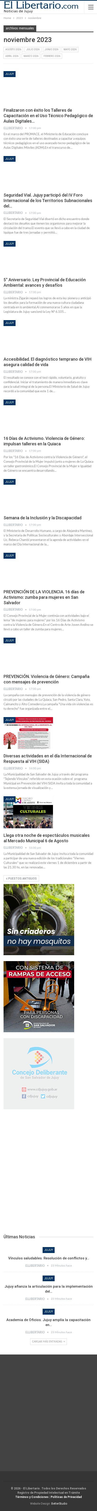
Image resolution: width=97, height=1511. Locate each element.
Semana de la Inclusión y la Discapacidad (42, 517)
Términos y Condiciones (31, 1497)
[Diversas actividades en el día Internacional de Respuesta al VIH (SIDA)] (28, 733)
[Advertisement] (48, 1173)
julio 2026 (33, 49)
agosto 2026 (13, 49)
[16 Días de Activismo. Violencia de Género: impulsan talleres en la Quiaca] (28, 415)
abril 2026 (11, 56)
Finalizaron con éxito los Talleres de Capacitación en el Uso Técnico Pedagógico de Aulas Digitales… (48, 116)
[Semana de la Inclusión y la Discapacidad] (28, 495)
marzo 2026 (31, 56)
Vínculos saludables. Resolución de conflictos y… (48, 1258)
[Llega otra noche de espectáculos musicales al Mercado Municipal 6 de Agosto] (28, 812)
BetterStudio (59, 1503)
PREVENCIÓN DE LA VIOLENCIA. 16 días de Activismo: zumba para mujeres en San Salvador (44, 597)
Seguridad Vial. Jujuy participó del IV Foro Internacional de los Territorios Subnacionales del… (48, 200)
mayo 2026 (70, 49)
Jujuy (9, 74)
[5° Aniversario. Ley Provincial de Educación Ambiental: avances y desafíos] (28, 257)
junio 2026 (51, 49)
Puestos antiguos (22, 878)
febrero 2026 (52, 56)
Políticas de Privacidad (66, 1497)
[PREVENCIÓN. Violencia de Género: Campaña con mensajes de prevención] (28, 653)
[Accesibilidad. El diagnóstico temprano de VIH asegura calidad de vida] (28, 336)
